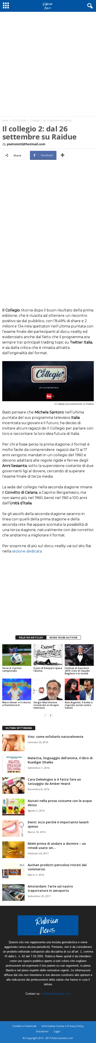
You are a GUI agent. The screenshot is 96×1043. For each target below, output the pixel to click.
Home (5, 120)
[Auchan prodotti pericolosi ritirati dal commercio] (13, 871)
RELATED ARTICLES (31, 637)
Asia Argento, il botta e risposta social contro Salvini (79, 705)
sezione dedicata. (27, 551)
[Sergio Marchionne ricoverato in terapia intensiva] (48, 689)
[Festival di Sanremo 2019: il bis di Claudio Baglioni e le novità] (79, 655)
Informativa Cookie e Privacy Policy (63, 1026)
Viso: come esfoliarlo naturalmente (55, 736)
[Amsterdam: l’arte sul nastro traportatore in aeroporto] (13, 892)
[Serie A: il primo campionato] (16, 655)
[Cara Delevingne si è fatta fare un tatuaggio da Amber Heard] (13, 785)
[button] (89, 6)
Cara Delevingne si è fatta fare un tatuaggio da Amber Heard (54, 781)
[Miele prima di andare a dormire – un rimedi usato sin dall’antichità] (13, 849)
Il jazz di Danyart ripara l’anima (47, 669)
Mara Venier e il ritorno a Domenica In (16, 704)
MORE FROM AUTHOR (63, 637)
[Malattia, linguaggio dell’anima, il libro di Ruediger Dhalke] (13, 764)
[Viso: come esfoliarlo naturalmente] (13, 742)
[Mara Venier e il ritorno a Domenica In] (16, 689)
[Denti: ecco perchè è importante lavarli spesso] (13, 828)
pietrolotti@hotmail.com (26, 144)
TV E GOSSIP (19, 120)
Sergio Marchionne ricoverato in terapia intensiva (46, 705)
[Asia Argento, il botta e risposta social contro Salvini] (79, 689)
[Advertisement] (48, 64)
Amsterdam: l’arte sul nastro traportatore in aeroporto (50, 888)
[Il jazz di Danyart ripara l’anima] (48, 655)
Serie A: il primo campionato (12, 669)
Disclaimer (42, 1031)
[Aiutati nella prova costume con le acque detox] (13, 807)
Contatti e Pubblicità (24, 1026)
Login (57, 1031)
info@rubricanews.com (56, 993)
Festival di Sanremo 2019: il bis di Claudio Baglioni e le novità (77, 670)
